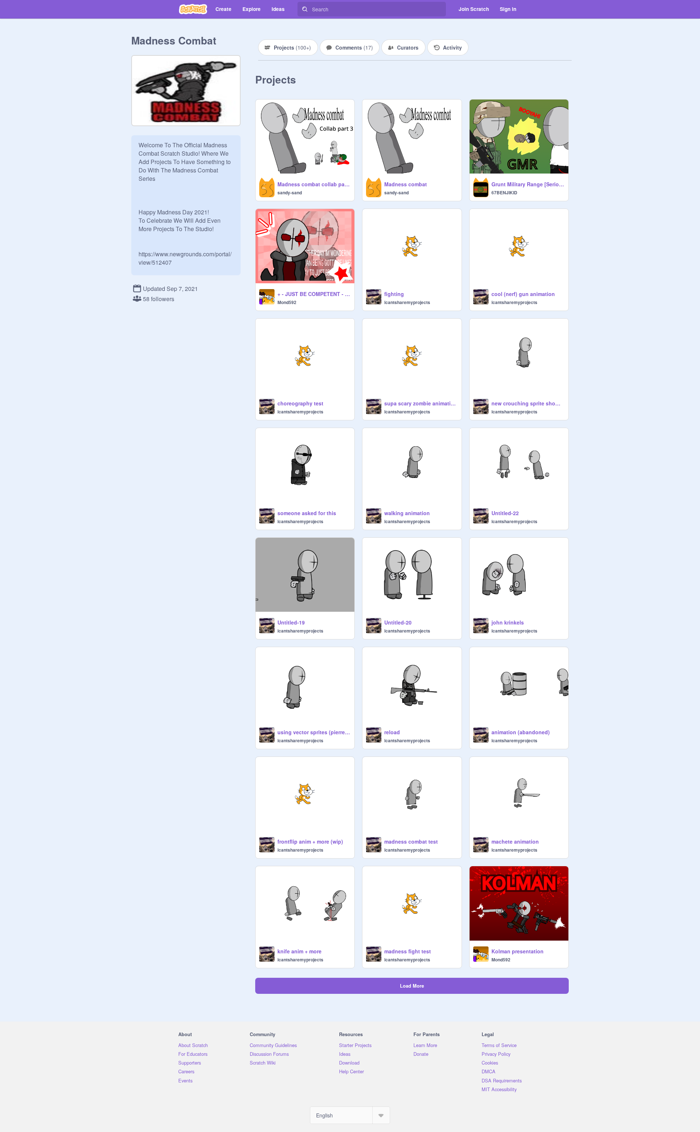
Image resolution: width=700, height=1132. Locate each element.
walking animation (407, 513)
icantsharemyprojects (407, 302)
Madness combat (405, 184)
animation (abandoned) (520, 732)
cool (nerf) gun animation (523, 293)
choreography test (300, 403)
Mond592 (286, 302)
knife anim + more (299, 951)
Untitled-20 (398, 622)
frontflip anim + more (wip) (310, 841)
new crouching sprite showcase (527, 403)
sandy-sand (289, 192)
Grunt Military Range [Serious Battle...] (527, 184)
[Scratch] (193, 9)
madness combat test (411, 841)
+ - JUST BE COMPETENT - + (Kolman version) (313, 293)
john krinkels (507, 622)
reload (392, 732)
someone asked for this (306, 513)
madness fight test (407, 951)
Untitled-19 (291, 622)
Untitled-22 (505, 513)
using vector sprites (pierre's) (313, 732)
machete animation (515, 841)
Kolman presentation (517, 951)
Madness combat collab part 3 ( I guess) (313, 184)
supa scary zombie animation (420, 403)
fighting (394, 293)
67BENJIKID (504, 192)
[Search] (305, 9)
